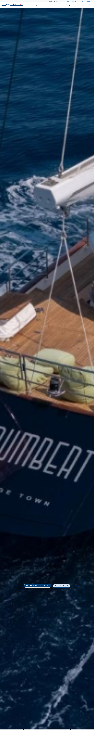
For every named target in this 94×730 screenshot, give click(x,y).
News (71, 5)
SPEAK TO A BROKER (61, 586)
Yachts (38, 5)
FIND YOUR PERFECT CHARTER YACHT (37, 586)
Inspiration (56, 5)
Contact (85, 5)
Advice (65, 5)
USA (62, 1)
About (77, 5)
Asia (79, 1)
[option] (47, 365)
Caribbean (83, 1)
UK (65, 1)
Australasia (89, 1)
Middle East (73, 1)
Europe (68, 1)
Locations (48, 5)
